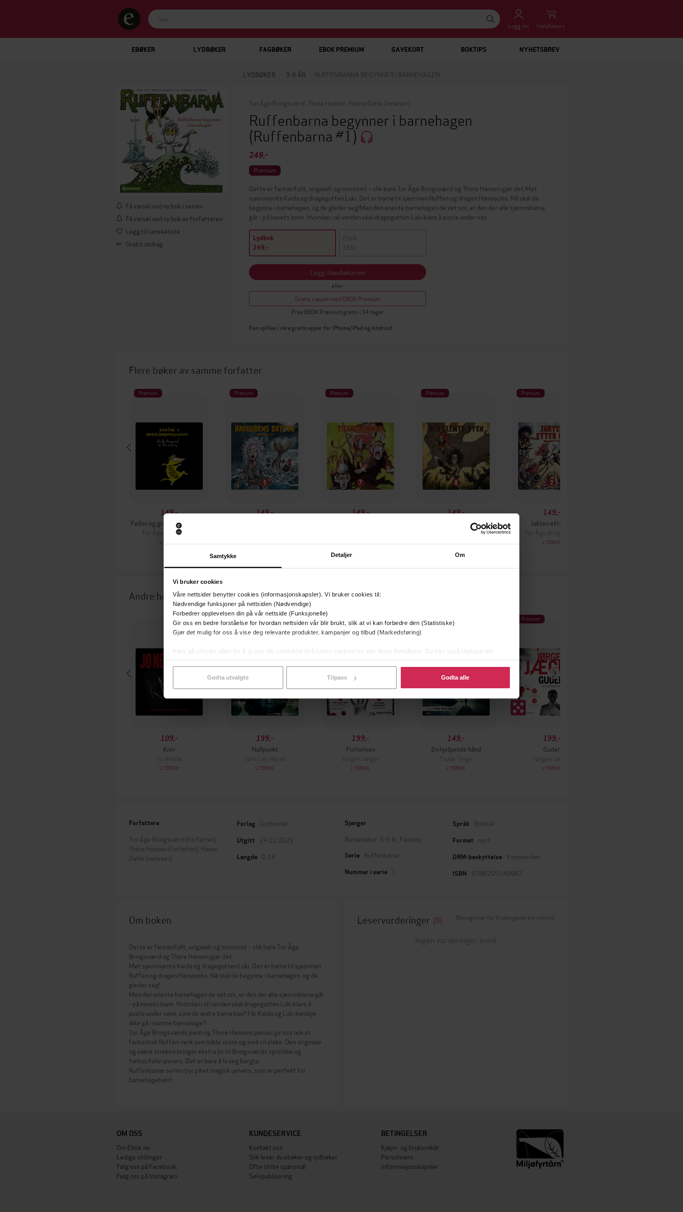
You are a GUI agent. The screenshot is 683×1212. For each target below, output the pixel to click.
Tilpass (337, 677)
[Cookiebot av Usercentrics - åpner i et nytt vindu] (476, 529)
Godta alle (455, 677)
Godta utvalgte (227, 677)
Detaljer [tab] (342, 554)
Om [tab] (460, 554)
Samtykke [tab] (223, 556)
